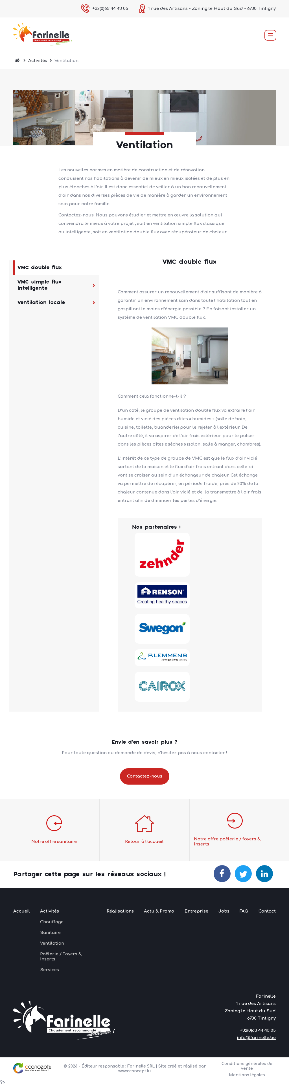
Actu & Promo (159, 911)
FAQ (244, 911)
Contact (267, 911)
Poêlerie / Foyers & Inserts (61, 957)
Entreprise (196, 911)
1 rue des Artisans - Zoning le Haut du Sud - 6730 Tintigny (212, 8)
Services (49, 969)
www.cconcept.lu (134, 1071)
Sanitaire (50, 932)
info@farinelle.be (256, 1037)
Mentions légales (247, 1075)
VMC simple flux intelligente (39, 285)
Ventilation (52, 943)
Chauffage (52, 922)
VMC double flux (39, 267)
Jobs (223, 911)
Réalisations (120, 911)
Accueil (21, 911)
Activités (37, 60)
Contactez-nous (144, 776)
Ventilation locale (41, 302)
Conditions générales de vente (247, 1066)
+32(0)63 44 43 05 (110, 8)
